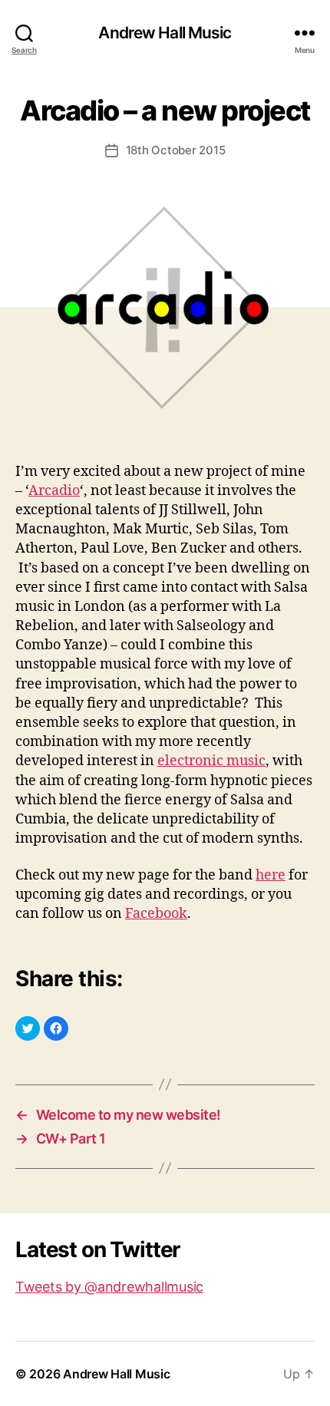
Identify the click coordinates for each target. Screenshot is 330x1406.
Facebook (156, 913)
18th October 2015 (176, 150)
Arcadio (54, 491)
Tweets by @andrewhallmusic (109, 1287)
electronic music (211, 761)
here (270, 875)
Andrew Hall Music (164, 33)
